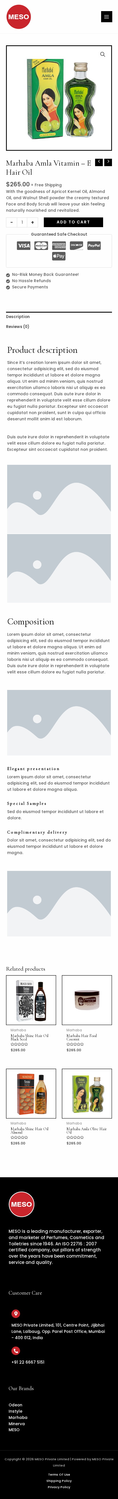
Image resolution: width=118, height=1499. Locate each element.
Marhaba (18, 1417)
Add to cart (73, 222)
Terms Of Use (59, 1474)
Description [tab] (18, 316)
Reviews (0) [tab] (17, 326)
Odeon (15, 1405)
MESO (14, 1430)
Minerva (17, 1424)
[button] (103, 54)
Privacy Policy (59, 1487)
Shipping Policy (59, 1481)
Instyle (15, 1411)
